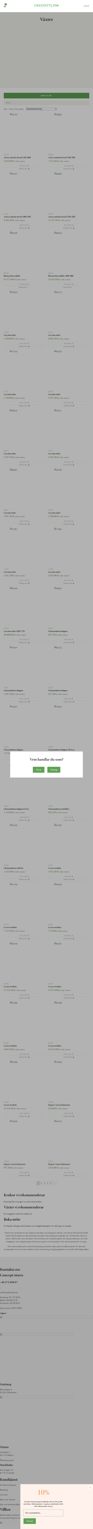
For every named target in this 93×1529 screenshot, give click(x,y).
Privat (38, 770)
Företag (53, 770)
